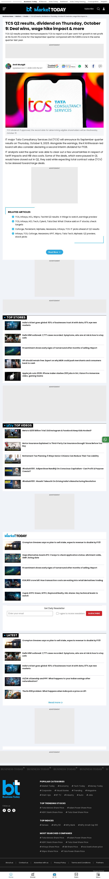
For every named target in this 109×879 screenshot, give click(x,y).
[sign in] (103, 9)
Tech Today (79, 786)
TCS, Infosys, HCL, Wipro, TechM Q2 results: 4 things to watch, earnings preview (56, 216)
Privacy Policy (60, 862)
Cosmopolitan (93, 2)
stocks (25, 16)
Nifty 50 (57, 825)
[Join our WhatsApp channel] (105, 441)
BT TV (58, 795)
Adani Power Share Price (80, 807)
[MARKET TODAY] (16, 536)
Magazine (91, 790)
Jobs (91, 795)
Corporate (46, 790)
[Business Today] (46, 9)
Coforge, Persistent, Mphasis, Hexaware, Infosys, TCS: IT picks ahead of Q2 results (57, 229)
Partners (100, 862)
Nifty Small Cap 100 (89, 825)
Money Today (96, 786)
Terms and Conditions (81, 862)
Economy (64, 786)
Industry (70, 795)
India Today (53, 2)
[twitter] (13, 810)
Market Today (48, 786)
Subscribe (89, 8)
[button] (98, 875)
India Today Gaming (77, 2)
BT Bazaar (43, 2)
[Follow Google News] (68, 66)
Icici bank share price (93, 846)
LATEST (12, 635)
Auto (81, 795)
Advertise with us (41, 862)
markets (18, 16)
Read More (53, 252)
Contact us (23, 862)
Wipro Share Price (50, 851)
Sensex (45, 825)
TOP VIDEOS (23, 425)
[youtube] (9, 810)
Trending (78, 790)
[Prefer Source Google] (53, 66)
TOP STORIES (16, 317)
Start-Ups (46, 795)
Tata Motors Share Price (53, 807)
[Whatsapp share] (79, 66)
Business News (8, 16)
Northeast (64, 2)
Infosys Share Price (50, 846)
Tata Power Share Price (74, 851)
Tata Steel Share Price (78, 812)
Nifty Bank (70, 825)
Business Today (30, 2)
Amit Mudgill (19, 64)
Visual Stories (63, 790)
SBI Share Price (71, 846)
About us (9, 862)
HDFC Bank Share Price (52, 812)
